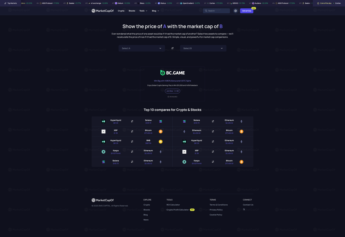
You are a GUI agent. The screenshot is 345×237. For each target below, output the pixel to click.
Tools (141, 10)
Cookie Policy (216, 214)
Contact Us (248, 204)
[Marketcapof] (103, 11)
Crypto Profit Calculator (180, 209)
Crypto (121, 10)
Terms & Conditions (219, 204)
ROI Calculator (173, 204)
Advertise (246, 10)
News (146, 219)
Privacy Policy (216, 209)
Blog (154, 10)
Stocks (132, 10)
